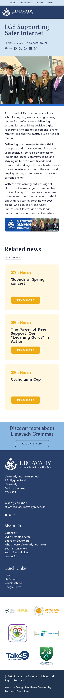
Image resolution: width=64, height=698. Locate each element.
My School (27, 3)
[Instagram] (14, 515)
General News (38, 43)
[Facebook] (6, 515)
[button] (15, 48)
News (13, 3)
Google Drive (45, 3)
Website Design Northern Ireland (26, 687)
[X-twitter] (10, 515)
